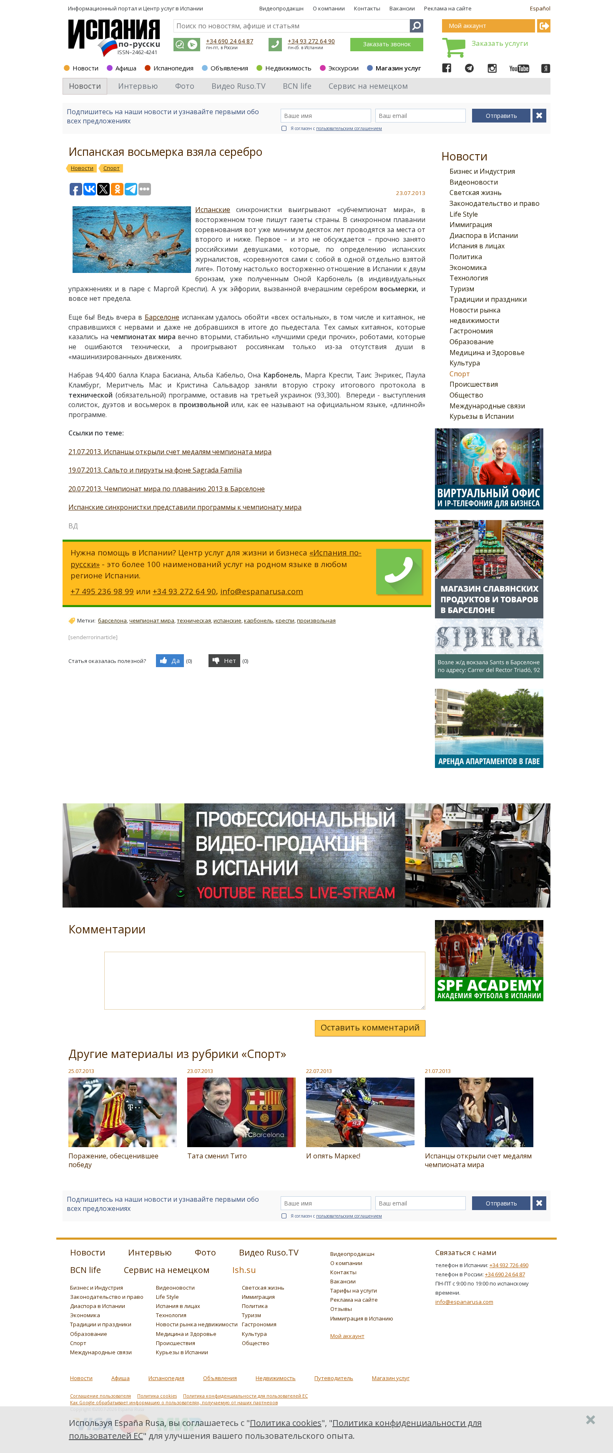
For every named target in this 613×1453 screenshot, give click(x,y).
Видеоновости (474, 182)
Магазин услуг (398, 68)
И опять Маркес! (333, 1155)
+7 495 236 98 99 (102, 591)
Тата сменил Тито (217, 1155)
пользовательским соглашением (349, 128)
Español (540, 8)
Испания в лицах (477, 245)
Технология (469, 278)
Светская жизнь (476, 192)
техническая (194, 620)
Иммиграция (471, 224)
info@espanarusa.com (261, 591)
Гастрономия (471, 330)
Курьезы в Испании (482, 416)
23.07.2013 (200, 1071)
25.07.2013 (81, 1071)
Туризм (462, 288)
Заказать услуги (500, 43)
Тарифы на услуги (353, 1290)
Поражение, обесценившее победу (113, 1160)
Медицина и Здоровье (487, 352)
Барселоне (162, 317)
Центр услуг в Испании (173, 8)
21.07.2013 (438, 1071)
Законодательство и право (495, 203)
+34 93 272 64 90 (311, 41)
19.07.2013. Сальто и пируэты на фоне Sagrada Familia (155, 470)
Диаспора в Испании (484, 235)
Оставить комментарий (370, 1027)
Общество (466, 395)
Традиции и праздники (488, 299)
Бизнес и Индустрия (482, 171)
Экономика (468, 267)
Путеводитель (333, 1378)
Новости (85, 68)
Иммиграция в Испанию (361, 1318)
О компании (329, 8)
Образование (472, 341)
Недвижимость (288, 68)
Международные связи (487, 405)
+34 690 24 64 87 (229, 41)
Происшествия (474, 384)
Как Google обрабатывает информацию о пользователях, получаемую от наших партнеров (174, 1402)
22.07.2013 (319, 1071)
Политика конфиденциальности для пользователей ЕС (245, 1396)
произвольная (316, 620)
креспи (285, 620)
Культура (465, 363)
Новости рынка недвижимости (197, 1324)
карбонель (258, 620)
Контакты (367, 8)
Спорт (460, 373)
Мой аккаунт (347, 1336)
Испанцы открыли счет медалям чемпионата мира (478, 1160)
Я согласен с (336, 128)
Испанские (212, 209)
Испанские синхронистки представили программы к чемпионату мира (184, 507)
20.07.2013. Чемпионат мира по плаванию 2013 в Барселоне (166, 488)
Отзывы (341, 1309)
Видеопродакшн (281, 8)
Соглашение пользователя (100, 1396)
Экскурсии (344, 68)
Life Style (464, 214)
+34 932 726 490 (509, 1265)
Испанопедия (173, 68)
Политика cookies (157, 1396)
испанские (227, 620)
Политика (466, 256)
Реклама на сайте (448, 8)
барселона (112, 620)
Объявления (229, 68)
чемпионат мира (151, 620)
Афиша (126, 68)
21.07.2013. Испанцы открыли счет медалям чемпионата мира (169, 451)
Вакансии (402, 8)
